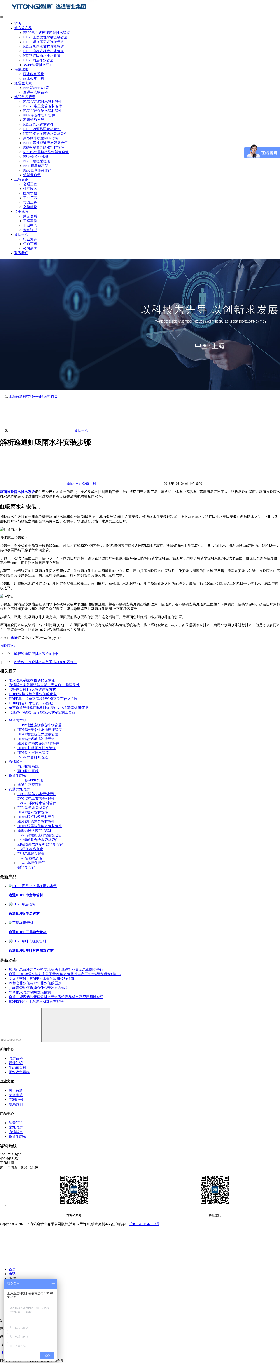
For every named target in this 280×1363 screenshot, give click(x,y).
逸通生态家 (23, 83)
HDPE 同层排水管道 (33, 752)
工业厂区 (30, 198)
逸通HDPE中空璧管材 (26, 895)
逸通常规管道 (24, 97)
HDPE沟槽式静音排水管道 (43, 51)
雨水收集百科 (33, 78)
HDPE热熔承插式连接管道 (43, 46)
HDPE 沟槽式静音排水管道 (38, 743)
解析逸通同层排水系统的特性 (37, 654)
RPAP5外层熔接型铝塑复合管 (46, 152)
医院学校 (30, 193)
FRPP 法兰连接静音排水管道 (39, 725)
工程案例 (21, 179)
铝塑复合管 (32, 175)
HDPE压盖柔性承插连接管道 (45, 37)
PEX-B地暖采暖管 (37, 170)
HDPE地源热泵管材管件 (42, 129)
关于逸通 (21, 211)
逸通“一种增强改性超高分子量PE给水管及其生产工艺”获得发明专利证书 (65, 974)
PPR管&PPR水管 (36, 88)
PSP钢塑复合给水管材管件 (43, 147)
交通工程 (30, 184)
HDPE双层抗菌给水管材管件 (45, 133)
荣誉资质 (30, 216)
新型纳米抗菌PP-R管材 (41, 138)
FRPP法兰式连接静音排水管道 (46, 33)
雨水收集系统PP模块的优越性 (32, 680)
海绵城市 (21, 69)
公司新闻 (30, 248)
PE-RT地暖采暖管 (36, 161)
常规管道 (16, 1127)
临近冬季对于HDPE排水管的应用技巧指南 (41, 978)
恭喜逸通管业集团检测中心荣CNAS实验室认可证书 (48, 708)
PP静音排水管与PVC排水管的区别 (35, 983)
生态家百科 (17, 1067)
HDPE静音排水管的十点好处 (31, 703)
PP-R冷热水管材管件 (39, 115)
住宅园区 (30, 189)
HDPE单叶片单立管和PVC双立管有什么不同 (43, 699)
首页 (17, 23)
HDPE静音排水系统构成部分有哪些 (36, 1001)
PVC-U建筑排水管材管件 (42, 101)
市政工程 (30, 202)
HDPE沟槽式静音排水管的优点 (33, 694)
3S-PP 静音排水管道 (33, 757)
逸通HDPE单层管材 (24, 913)
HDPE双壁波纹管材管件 (36, 817)
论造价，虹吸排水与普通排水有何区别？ (45, 662)
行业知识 (30, 239)
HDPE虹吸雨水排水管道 (42, 55)
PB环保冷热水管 (36, 156)
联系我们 (21, 253)
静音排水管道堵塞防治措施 (30, 992)
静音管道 (16, 1123)
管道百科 (30, 244)
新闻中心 (21, 234)
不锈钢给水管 (33, 120)
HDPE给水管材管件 (38, 124)
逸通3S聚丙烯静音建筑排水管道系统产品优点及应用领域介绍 (56, 997)
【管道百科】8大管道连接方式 (32, 689)
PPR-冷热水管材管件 (33, 808)
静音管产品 (23, 28)
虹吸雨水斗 (9, 646)
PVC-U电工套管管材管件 (42, 106)
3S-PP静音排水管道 (38, 65)
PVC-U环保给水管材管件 (42, 111)
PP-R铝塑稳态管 (35, 166)
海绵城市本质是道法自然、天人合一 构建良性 (44, 685)
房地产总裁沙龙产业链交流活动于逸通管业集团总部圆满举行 (56, 969)
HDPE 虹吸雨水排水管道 (37, 748)
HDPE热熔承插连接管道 (36, 739)
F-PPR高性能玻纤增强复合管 (45, 143)
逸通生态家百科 (35, 92)
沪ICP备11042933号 (144, 1224)
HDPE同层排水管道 (38, 60)
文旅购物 (30, 207)
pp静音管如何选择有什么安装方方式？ (38, 988)
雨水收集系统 (33, 74)
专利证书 (30, 230)
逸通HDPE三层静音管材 (28, 932)
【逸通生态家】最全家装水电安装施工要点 (42, 712)
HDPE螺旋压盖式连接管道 (43, 42)
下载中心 (30, 225)
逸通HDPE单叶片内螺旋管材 (31, 950)
